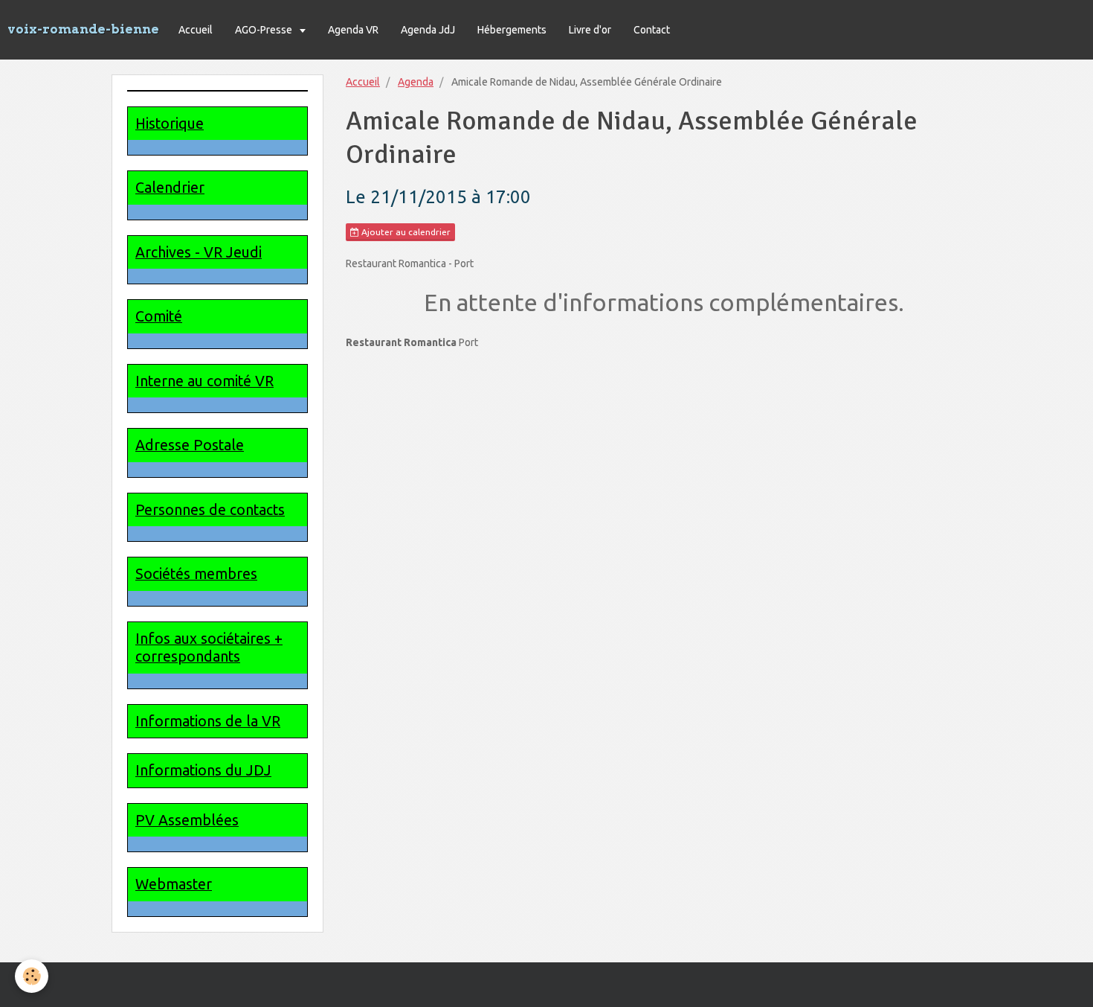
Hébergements (511, 30)
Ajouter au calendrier (405, 232)
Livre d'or (590, 30)
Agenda (415, 82)
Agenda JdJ (428, 30)
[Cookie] (31, 976)
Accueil (195, 30)
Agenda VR (353, 30)
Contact (651, 30)
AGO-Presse (264, 30)
